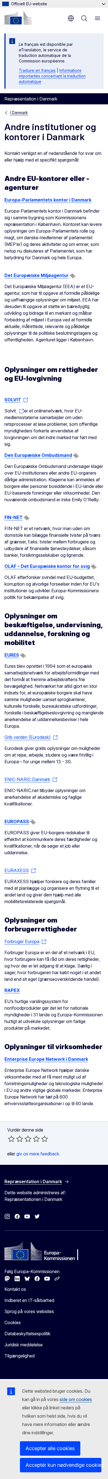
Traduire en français (37, 70)
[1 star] (11, 1138)
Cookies (12, 1322)
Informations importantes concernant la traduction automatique (52, 76)
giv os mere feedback (37, 1154)
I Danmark (19, 112)
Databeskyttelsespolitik (27, 1333)
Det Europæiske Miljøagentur (36, 275)
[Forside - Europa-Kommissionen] (18, 17)
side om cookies (76, 1399)
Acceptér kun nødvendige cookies (63, 1465)
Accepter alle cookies (50, 1448)
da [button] (71, 18)
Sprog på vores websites (29, 1311)
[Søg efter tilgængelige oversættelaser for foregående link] (72, 276)
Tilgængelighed (19, 1356)
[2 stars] (15, 1138)
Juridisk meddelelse (23, 1344)
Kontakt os (15, 1289)
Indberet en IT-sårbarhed (29, 1300)
